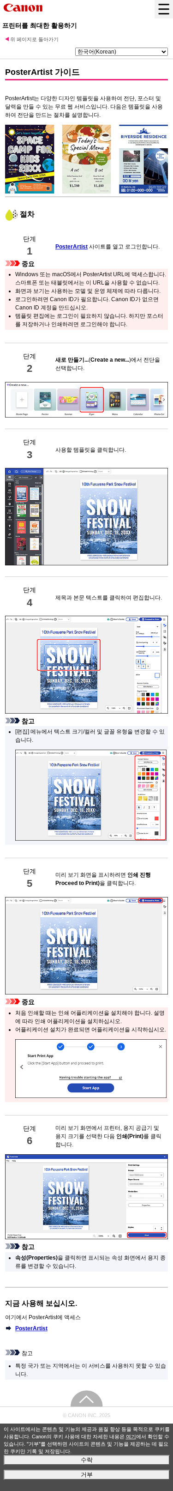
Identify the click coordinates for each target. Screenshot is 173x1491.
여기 (131, 1436)
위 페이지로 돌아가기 (34, 39)
